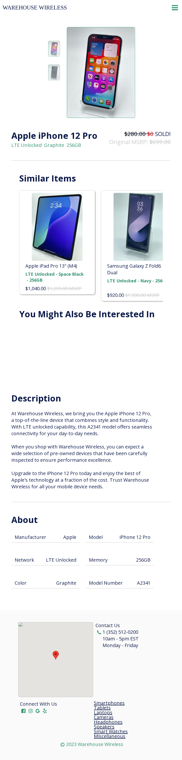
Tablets (102, 707)
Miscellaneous (109, 736)
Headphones (108, 722)
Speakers (104, 726)
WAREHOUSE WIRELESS (35, 7)
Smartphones (109, 703)
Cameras (104, 717)
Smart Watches (111, 731)
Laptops (103, 712)
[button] (56, 655)
